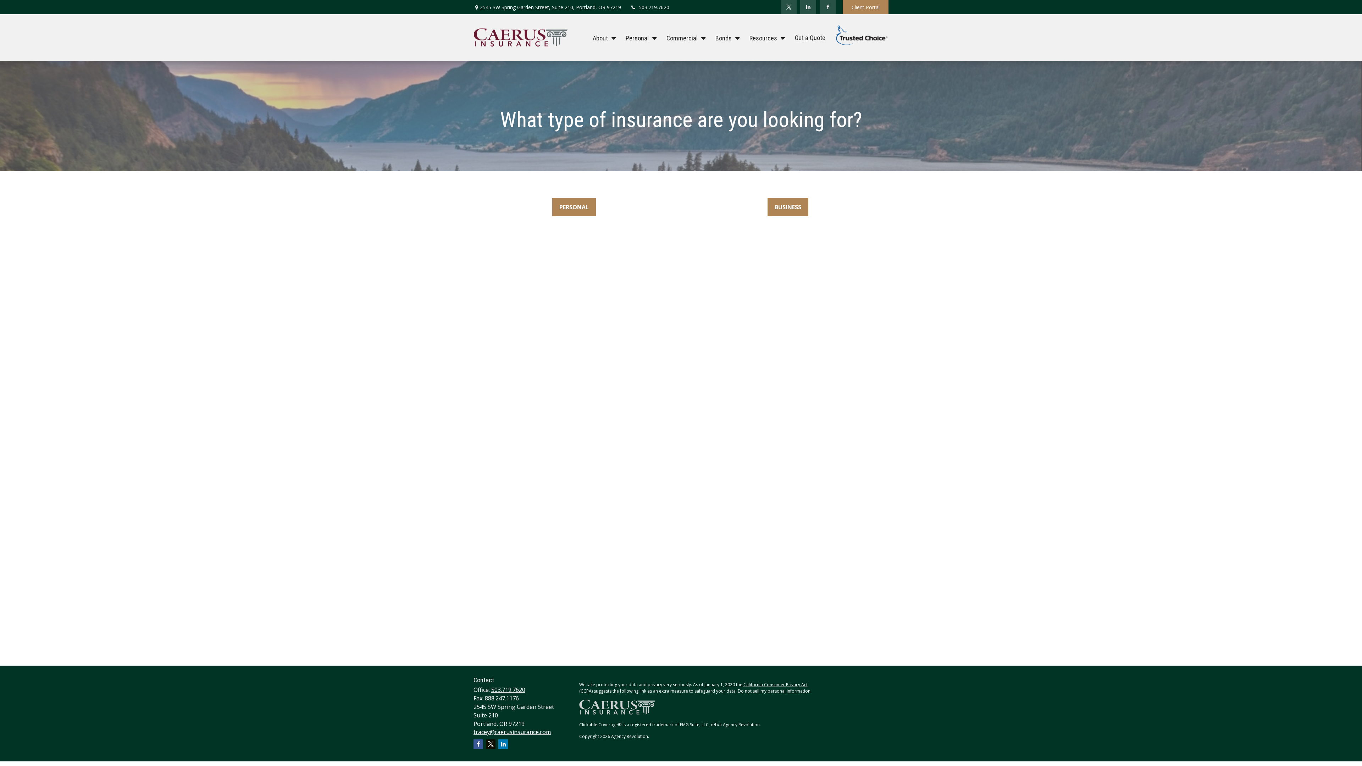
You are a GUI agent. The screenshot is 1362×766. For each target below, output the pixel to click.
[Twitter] (789, 7)
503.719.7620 (654, 7)
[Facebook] (828, 7)
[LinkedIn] (808, 7)
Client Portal (866, 7)
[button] (602, 37)
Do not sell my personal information (774, 691)
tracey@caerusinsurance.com (512, 732)
